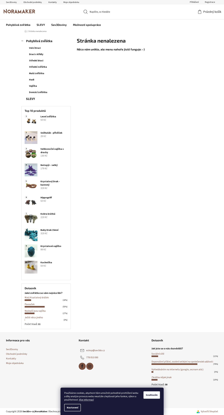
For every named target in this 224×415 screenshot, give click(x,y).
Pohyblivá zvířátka (39, 41)
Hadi (31, 79)
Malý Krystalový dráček (37, 297)
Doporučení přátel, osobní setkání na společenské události (182, 361)
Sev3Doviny (11, 2)
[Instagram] (89, 366)
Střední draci (36, 60)
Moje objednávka (71, 2)
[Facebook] (82, 366)
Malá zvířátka (36, 73)
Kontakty (52, 2)
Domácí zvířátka (38, 92)
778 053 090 (92, 357)
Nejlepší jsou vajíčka (35, 311)
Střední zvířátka (38, 67)
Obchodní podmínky (32, 2)
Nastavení (72, 407)
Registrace (210, 2)
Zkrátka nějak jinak (161, 377)
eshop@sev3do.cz (95, 350)
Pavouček (29, 304)
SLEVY (30, 99)
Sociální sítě (157, 353)
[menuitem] (18, 25)
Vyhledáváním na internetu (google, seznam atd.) (177, 369)
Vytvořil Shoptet (209, 411)
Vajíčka (33, 86)
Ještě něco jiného (34, 317)
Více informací (86, 399)
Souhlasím (152, 395)
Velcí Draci (35, 48)
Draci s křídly (36, 54)
